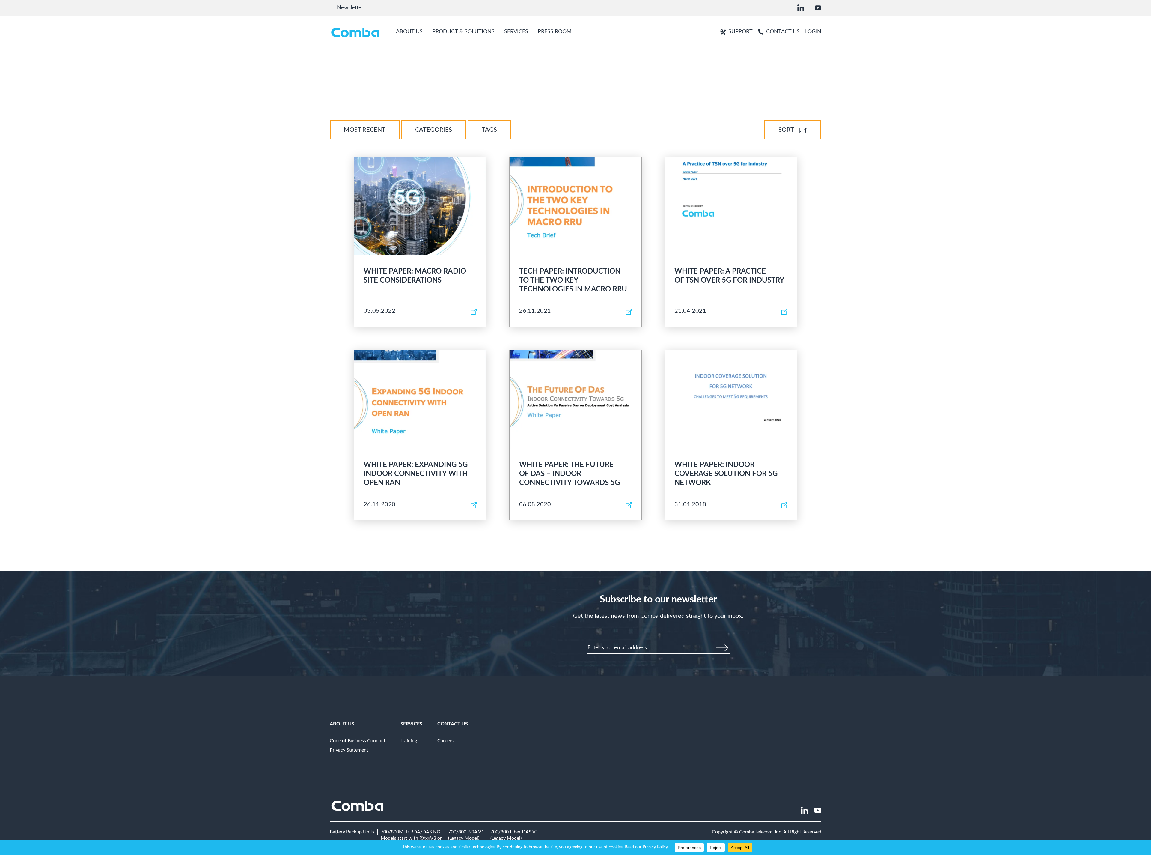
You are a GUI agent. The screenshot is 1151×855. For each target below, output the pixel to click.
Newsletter (350, 7)
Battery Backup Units (352, 832)
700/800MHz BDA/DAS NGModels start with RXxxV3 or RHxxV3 (411, 838)
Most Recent (364, 130)
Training (408, 740)
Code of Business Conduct (357, 740)
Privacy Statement (349, 750)
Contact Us (452, 724)
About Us (342, 724)
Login (813, 31)
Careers (445, 740)
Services (411, 724)
